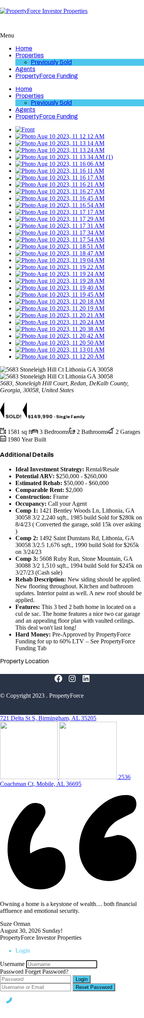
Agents (25, 69)
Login (82, 979)
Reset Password (94, 987)
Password (11, 971)
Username (12, 964)
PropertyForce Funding (46, 76)
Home (23, 48)
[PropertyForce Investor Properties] (44, 11)
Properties (29, 55)
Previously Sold (51, 62)
